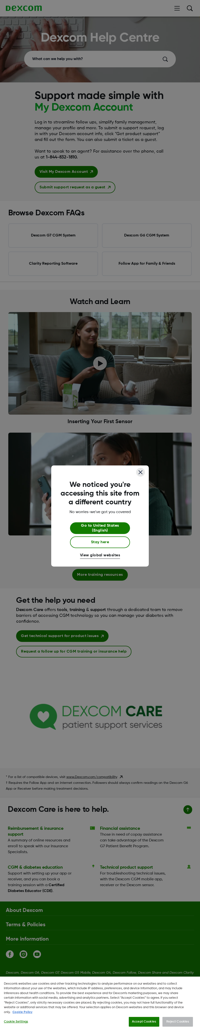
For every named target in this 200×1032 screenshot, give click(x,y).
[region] (100, 1004)
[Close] (140, 472)
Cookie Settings (16, 1021)
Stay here (100, 542)
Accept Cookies (144, 1021)
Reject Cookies (177, 1021)
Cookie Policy (22, 1012)
